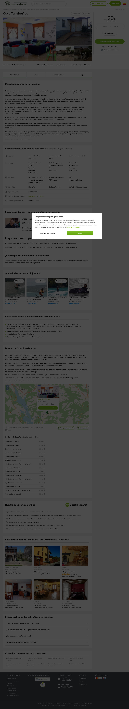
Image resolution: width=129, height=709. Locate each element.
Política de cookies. (73, 227)
